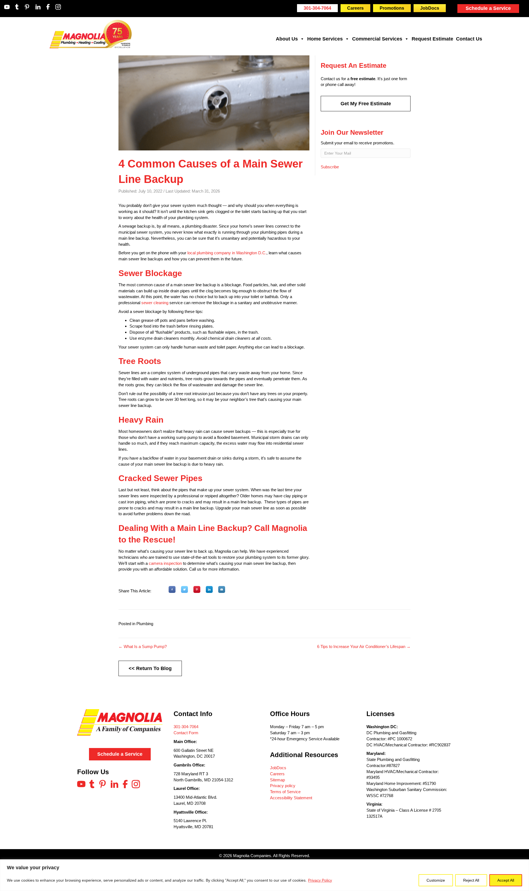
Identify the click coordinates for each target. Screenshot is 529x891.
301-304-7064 (186, 726)
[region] (264, 875)
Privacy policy (282, 785)
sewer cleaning (154, 302)
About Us (287, 39)
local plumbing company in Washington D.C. (226, 252)
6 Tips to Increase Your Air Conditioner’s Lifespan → (364, 646)
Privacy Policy (320, 880)
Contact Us (469, 39)
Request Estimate (432, 39)
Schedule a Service (488, 8)
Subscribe (330, 166)
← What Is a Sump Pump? (142, 646)
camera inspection (165, 563)
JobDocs (278, 767)
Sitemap (277, 779)
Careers (277, 773)
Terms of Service (285, 791)
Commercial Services (377, 39)
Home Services (325, 39)
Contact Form (186, 732)
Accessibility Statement (291, 797)
